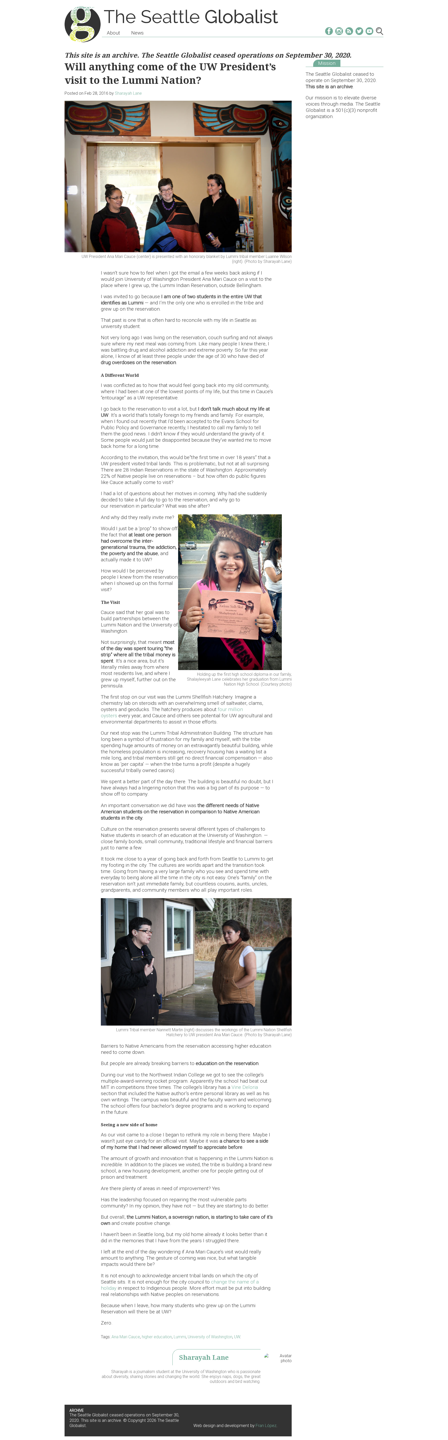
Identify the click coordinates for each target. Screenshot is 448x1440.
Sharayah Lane (128, 93)
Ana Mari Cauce (125, 1336)
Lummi (180, 1336)
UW (237, 1336)
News (137, 33)
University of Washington (210, 1336)
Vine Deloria (245, 1087)
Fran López (266, 1425)
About (113, 33)
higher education (157, 1336)
